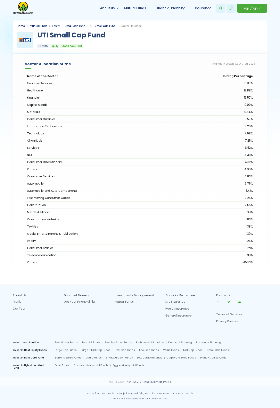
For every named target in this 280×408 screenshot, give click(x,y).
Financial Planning (171, 8)
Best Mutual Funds (66, 342)
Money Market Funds (213, 357)
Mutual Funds (135, 8)
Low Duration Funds (149, 357)
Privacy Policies (227, 321)
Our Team (20, 309)
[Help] (231, 8)
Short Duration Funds (119, 357)
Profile (17, 302)
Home (21, 26)
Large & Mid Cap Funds (95, 350)
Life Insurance (175, 302)
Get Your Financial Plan (80, 302)
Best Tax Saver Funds (118, 342)
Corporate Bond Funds (181, 357)
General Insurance (178, 316)
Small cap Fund (75, 26)
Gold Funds (62, 365)
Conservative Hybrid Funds (91, 365)
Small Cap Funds (218, 350)
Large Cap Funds (66, 350)
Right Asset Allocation (150, 342)
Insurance (203, 8)
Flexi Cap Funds (125, 350)
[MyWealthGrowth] (23, 8)
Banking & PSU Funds (68, 357)
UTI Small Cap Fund (103, 26)
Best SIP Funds (91, 342)
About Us (107, 8)
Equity (56, 26)
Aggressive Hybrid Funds (128, 365)
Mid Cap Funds (193, 350)
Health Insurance (177, 309)
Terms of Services (229, 314)
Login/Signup (252, 8)
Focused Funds (149, 350)
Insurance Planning (208, 342)
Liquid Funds (94, 357)
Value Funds (171, 350)
